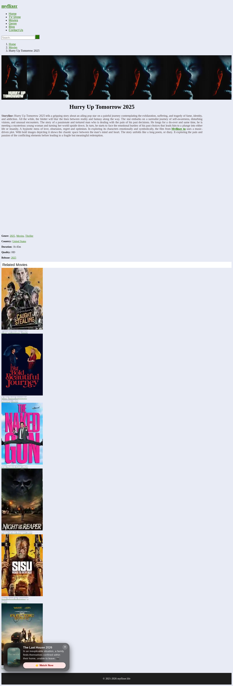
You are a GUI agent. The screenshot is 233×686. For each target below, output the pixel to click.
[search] (37, 37)
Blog (12, 26)
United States (19, 241)
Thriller (29, 236)
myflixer (9, 6)
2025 (12, 236)
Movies (13, 20)
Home (13, 13)
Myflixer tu (178, 128)
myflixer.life (123, 678)
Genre (13, 23)
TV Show (15, 17)
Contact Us (16, 30)
